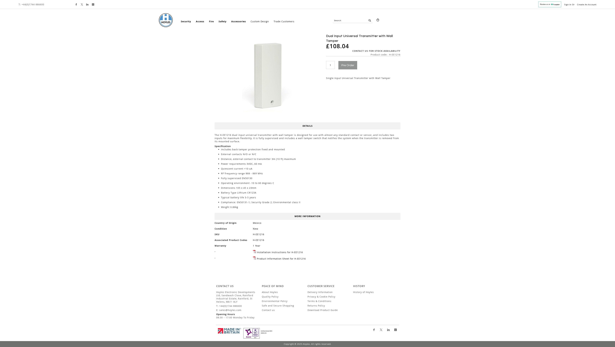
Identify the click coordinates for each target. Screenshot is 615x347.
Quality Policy (270, 296)
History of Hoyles (363, 292)
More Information (307, 216)
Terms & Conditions (319, 301)
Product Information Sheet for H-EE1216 (281, 258)
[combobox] (353, 20)
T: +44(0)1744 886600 (31, 4)
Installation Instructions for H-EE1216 (280, 252)
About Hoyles (270, 292)
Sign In (567, 4)
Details (308, 125)
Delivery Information (320, 292)
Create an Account (586, 4)
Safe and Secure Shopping (278, 305)
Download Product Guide (323, 310)
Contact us (268, 310)
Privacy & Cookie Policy (321, 296)
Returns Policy (316, 305)
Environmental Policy (274, 301)
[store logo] (165, 20)
